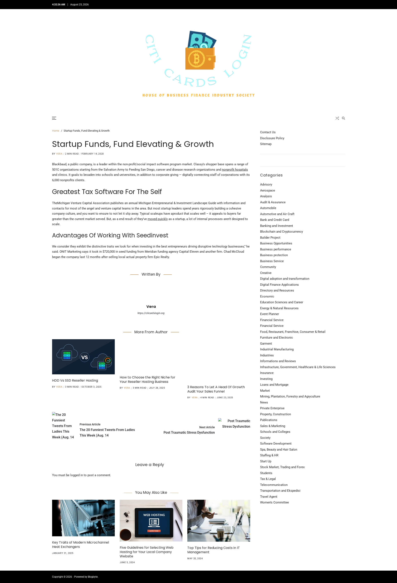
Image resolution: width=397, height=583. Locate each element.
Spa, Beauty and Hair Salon (278, 449)
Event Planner (269, 314)
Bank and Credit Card (274, 220)
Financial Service (271, 320)
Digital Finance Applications (279, 285)
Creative (265, 273)
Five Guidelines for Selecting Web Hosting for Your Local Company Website (146, 552)
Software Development (276, 443)
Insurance (267, 373)
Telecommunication (274, 485)
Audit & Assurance (273, 202)
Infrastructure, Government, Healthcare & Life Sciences (298, 367)
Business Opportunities (276, 243)
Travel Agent (268, 497)
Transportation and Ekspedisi (280, 491)
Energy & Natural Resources (279, 308)
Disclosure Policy (272, 138)
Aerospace (267, 190)
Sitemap (265, 144)
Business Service (272, 261)
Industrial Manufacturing (277, 349)
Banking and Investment (276, 226)
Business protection (274, 255)
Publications (268, 420)
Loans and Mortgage (274, 385)
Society (265, 438)
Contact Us (268, 132)
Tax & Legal (268, 479)
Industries (267, 355)
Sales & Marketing (272, 426)
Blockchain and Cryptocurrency (281, 231)
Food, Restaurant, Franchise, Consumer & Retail (292, 332)
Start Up (265, 461)
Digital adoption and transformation (284, 279)
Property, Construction (275, 414)
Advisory (266, 184)
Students (266, 473)
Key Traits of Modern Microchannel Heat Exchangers (80, 544)
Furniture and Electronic (276, 337)
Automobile (268, 208)
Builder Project (270, 237)
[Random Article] (337, 118)
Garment (266, 343)
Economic (267, 296)
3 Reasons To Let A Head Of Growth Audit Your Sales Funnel (216, 389)
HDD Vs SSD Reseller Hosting (75, 380)
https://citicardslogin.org (151, 313)
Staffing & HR (269, 455)
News (264, 402)
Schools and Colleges (275, 432)
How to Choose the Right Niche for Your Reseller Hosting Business (147, 379)
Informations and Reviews (278, 361)
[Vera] (151, 292)
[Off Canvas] (54, 118)
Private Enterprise (272, 408)
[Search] (343, 118)
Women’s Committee (274, 502)
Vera (59, 153)
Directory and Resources (277, 290)
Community (268, 267)
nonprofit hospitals (235, 169)
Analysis (266, 196)
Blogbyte (93, 576)
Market (265, 391)
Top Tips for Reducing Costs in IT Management (213, 549)
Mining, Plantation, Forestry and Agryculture (290, 396)
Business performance (275, 249)
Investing (266, 379)
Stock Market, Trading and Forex (282, 467)
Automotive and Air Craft (277, 214)
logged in (76, 475)
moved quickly (158, 219)
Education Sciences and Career (281, 302)
